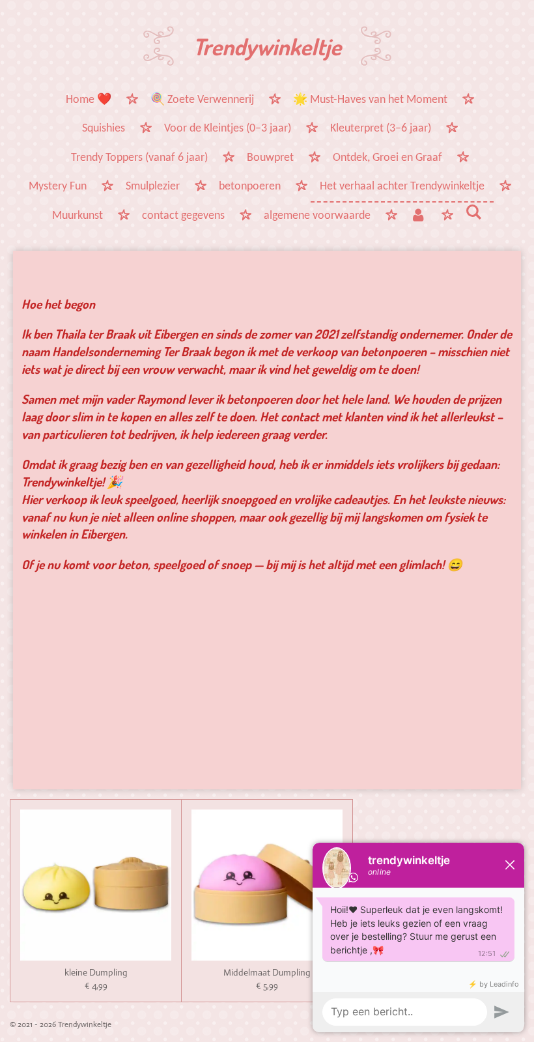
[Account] (417, 217)
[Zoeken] (474, 214)
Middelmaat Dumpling (267, 972)
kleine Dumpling (96, 972)
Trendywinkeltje (267, 46)
